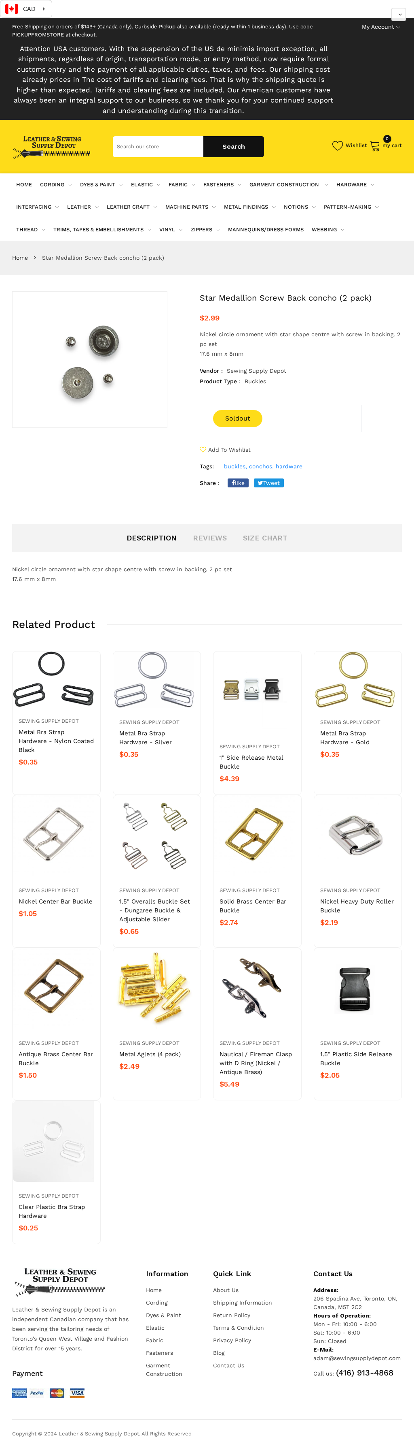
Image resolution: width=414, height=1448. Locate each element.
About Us (226, 1290)
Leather (79, 207)
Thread (27, 229)
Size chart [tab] (265, 538)
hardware (289, 466)
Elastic (142, 185)
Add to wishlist (229, 449)
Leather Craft (128, 207)
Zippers (201, 229)
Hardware (351, 185)
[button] (398, 14)
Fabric (178, 185)
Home (20, 257)
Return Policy (231, 1315)
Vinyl (167, 229)
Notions (296, 207)
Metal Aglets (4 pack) (150, 1054)
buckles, (235, 466)
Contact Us (228, 1365)
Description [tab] (152, 538)
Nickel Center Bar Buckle (56, 901)
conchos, (261, 466)
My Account (378, 26)
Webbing (324, 229)
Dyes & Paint (97, 185)
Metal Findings (246, 207)
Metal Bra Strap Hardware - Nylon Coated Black (56, 741)
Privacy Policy (232, 1340)
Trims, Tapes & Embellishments (98, 229)
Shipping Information (242, 1302)
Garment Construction (285, 185)
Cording (52, 185)
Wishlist (356, 145)
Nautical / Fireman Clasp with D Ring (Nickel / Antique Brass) (256, 1063)
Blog (218, 1353)
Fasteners (218, 185)
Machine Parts (186, 207)
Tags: (207, 466)
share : (210, 483)
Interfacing (33, 207)
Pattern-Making (347, 207)
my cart (392, 144)
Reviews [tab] (210, 538)
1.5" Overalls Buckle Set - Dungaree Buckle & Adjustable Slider (154, 910)
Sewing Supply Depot (49, 721)
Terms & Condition (238, 1327)
